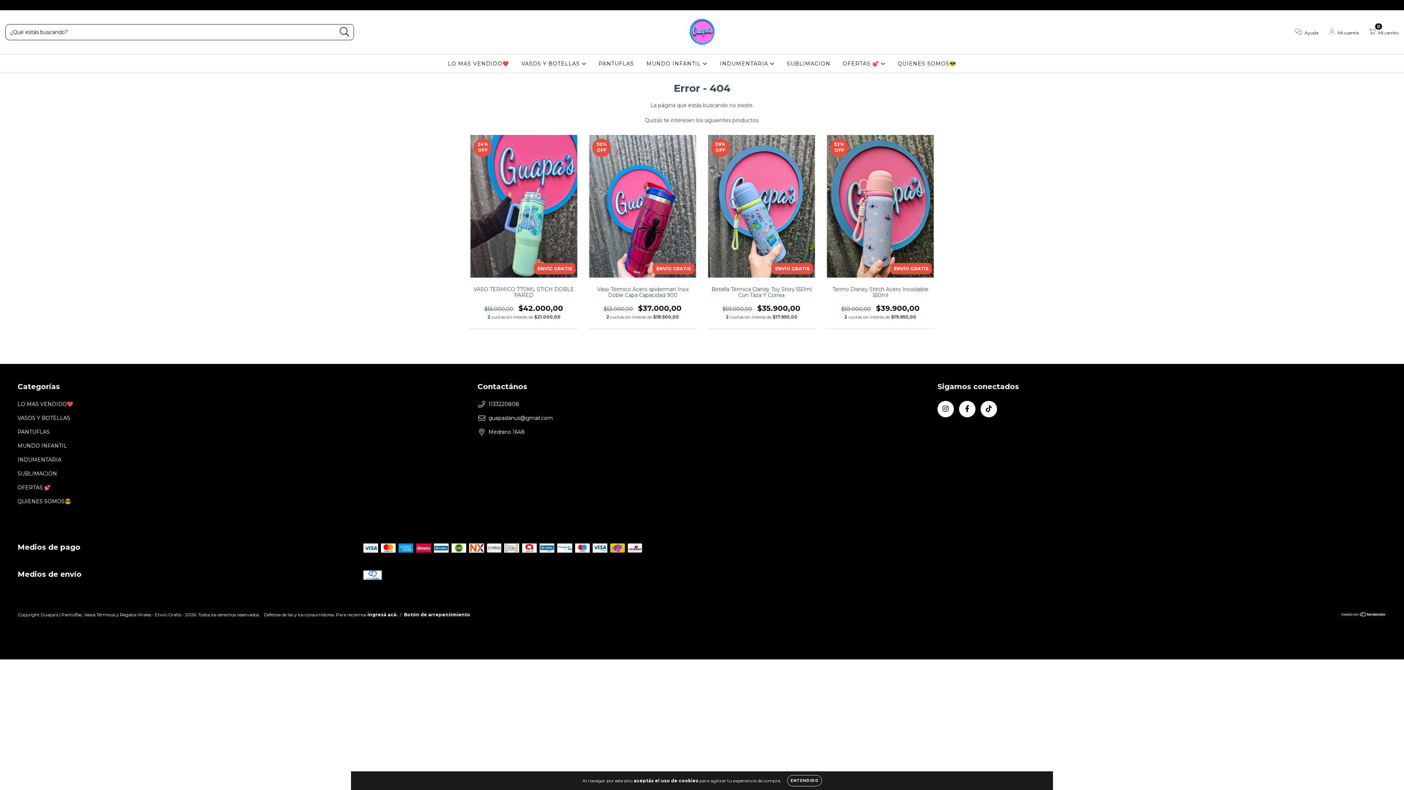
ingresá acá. (382, 614)
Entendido (804, 780)
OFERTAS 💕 (862, 63)
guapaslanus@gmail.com (520, 418)
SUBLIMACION (808, 63)
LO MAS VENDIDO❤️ (478, 63)
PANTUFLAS (616, 63)
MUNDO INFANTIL (674, 63)
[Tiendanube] (1363, 615)
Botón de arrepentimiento (437, 614)
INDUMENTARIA (745, 63)
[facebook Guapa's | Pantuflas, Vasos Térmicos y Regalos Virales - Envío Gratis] (21, 5)
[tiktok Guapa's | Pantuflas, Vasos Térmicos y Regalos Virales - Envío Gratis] (32, 5)
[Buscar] (344, 32)
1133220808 (503, 404)
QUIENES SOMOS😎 (927, 63)
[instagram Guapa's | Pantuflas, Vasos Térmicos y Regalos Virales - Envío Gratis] (10, 5)
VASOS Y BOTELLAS (551, 63)
